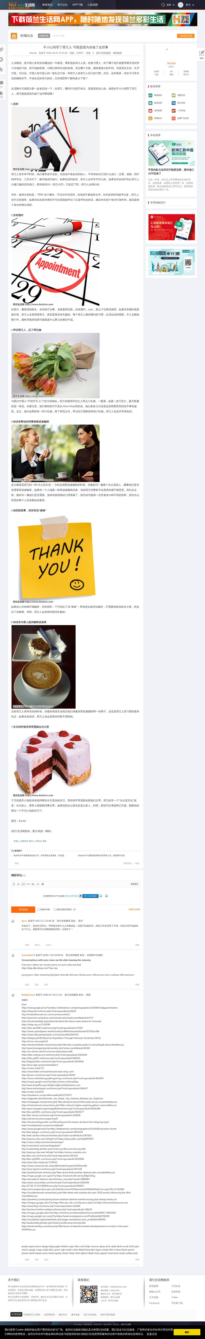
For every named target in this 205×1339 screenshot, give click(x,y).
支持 (37, 945)
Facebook (154, 1303)
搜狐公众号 (154, 1291)
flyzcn (24, 921)
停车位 (38, 841)
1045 (156, 71)
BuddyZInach (28, 994)
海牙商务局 (49, 1314)
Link (28, 884)
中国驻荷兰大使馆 (31, 1314)
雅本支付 (63, 1314)
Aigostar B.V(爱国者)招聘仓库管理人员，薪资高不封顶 (101, 855)
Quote (33, 884)
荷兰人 (32, 841)
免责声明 (98, 1324)
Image (23, 884)
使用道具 (127, 863)
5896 (186, 71)
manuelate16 (28, 955)
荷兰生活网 (126, 1324)
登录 (67, 896)
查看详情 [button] (152, 1334)
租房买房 (158, 103)
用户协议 (78, 1324)
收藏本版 (44, 35)
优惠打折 (181, 95)
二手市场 (181, 110)
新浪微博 (153, 1286)
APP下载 (77, 4)
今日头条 (175, 1286)
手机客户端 (177, 1303)
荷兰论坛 (62, 4)
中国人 (16, 841)
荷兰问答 (181, 103)
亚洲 (44, 841)
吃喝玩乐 (26, 35)
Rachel (33, 53)
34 (171, 71)
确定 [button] (187, 1332)
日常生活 (24, 841)
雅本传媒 (75, 1314)
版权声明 (107, 1324)
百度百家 (175, 1291)
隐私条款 (88, 1324)
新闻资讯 (47, 4)
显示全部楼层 (63, 921)
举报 (137, 863)
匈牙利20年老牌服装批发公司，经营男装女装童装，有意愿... (39, 855)
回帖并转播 (45, 909)
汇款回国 (93, 4)
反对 (48, 945)
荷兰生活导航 (90, 1314)
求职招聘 (158, 110)
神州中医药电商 (107, 1314)
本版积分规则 (134, 909)
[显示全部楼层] (103, 53)
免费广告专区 (183, 118)
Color (18, 884)
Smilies (42, 884)
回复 (17, 863)
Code (37, 884)
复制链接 (117, 53)
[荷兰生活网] (21, 9)
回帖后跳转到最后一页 (66, 909)
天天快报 (153, 1297)
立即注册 (74, 896)
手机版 (116, 1324)
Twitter (174, 1297)
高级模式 (134, 884)
